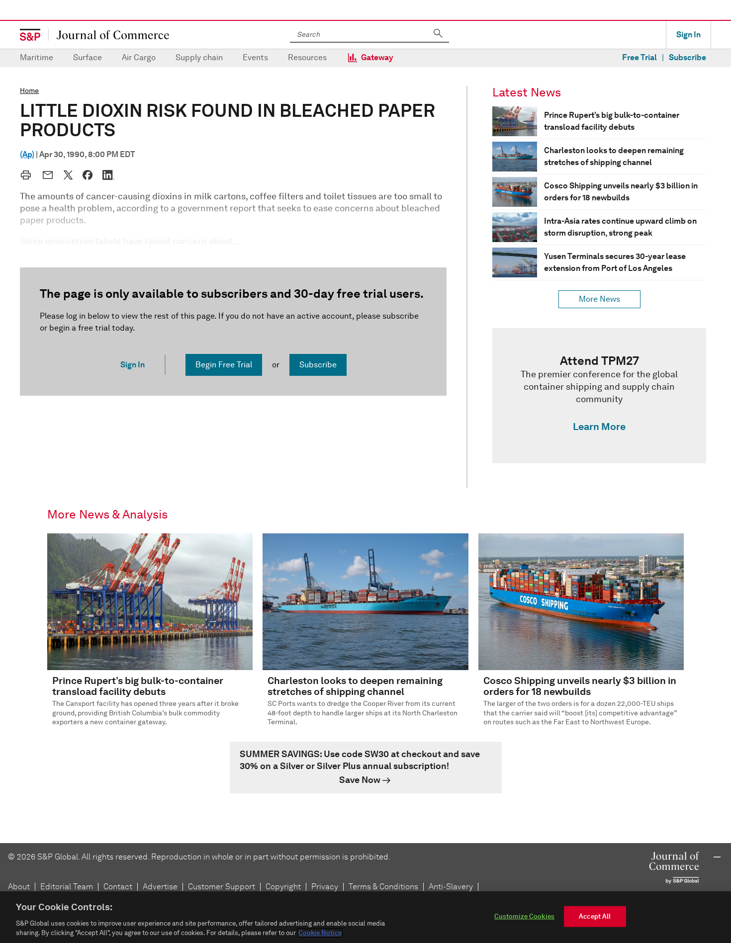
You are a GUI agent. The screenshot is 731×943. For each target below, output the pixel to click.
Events (255, 57)
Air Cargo (139, 57)
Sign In (688, 34)
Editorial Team (66, 886)
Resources (307, 57)
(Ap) (27, 154)
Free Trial (639, 57)
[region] (365, 917)
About (19, 886)
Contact (117, 886)
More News (599, 299)
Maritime (36, 57)
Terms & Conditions (383, 886)
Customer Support (221, 886)
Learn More (599, 426)
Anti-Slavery (451, 886)
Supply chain (199, 57)
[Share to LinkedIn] (108, 175)
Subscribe (687, 57)
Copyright (283, 886)
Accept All (595, 916)
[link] (599, 395)
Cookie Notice (320, 933)
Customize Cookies (524, 916)
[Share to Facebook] (87, 175)
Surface (87, 57)
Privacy (324, 886)
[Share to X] (68, 175)
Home (29, 90)
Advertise (160, 886)
